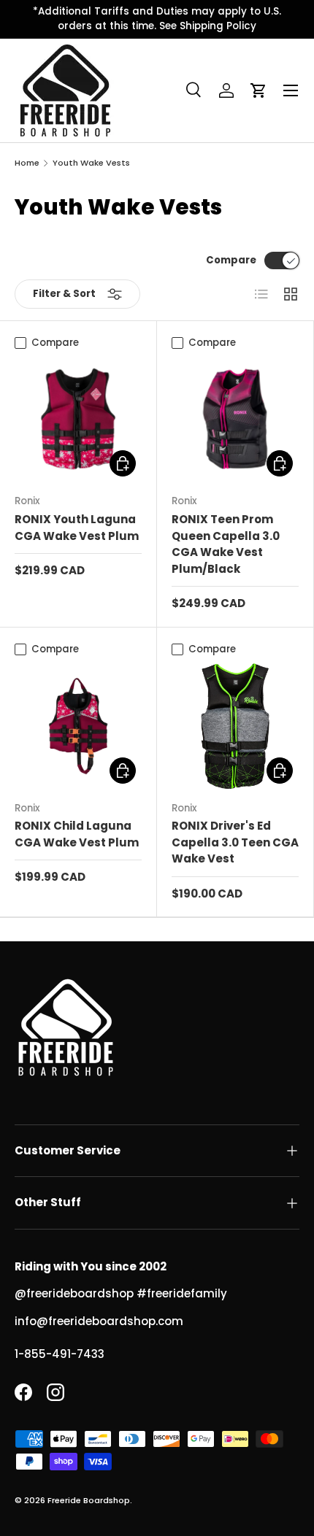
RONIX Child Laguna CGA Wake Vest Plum (77, 834)
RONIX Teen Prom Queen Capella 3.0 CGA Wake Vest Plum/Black (226, 544)
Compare (231, 260)
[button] (258, 90)
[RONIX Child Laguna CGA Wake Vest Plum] (78, 726)
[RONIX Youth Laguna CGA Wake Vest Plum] (78, 418)
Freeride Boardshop (88, 1500)
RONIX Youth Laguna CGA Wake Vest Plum (77, 528)
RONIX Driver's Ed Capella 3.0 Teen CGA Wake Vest (235, 842)
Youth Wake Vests (91, 163)
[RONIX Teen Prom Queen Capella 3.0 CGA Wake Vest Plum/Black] (235, 418)
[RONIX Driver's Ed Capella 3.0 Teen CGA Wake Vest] (235, 726)
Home (27, 163)
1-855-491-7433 (59, 1354)
